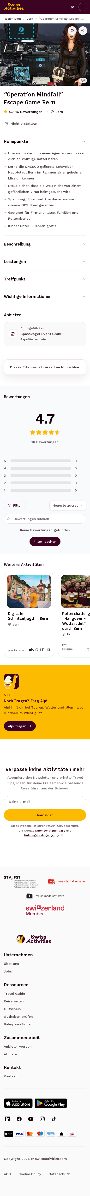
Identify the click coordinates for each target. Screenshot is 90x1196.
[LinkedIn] (8, 1119)
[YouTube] (31, 1119)
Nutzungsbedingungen (39, 835)
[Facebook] (19, 1119)
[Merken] (72, 30)
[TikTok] (54, 1119)
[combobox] (67, 505)
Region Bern (12, 18)
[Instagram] (42, 1119)
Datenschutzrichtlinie (50, 830)
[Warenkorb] (72, 7)
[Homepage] (14, 7)
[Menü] (82, 7)
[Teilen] (82, 30)
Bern (30, 18)
